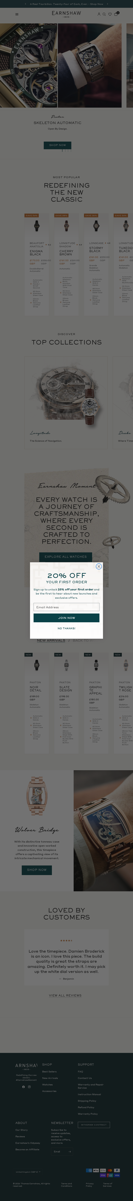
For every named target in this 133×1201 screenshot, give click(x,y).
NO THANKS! (66, 628)
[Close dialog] (99, 566)
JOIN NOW (66, 618)
